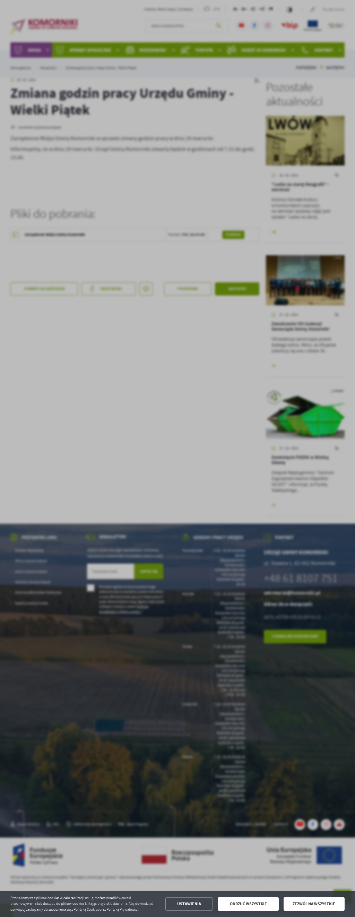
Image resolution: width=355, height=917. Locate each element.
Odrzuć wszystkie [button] (248, 904)
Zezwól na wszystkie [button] (314, 904)
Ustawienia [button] (189, 904)
